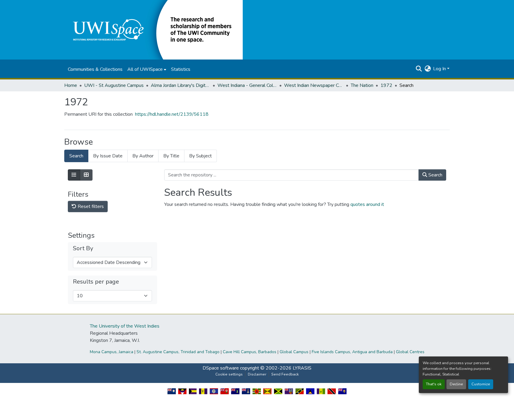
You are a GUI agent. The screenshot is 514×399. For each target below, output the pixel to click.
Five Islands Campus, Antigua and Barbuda (352, 352)
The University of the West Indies (124, 326)
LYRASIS (302, 368)
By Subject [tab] (200, 156)
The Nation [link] (362, 85)
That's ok (433, 384)
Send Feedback (285, 374)
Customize (480, 384)
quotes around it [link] (367, 204)
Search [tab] (76, 156)
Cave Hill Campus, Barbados (249, 352)
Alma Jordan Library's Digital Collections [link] (180, 85)
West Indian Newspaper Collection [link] (314, 85)
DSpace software (221, 368)
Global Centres (410, 352)
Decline (456, 384)
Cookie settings (229, 374)
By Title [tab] (171, 156)
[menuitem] (146, 69)
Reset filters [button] (90, 206)
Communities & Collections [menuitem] (95, 69)
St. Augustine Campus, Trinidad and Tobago (178, 352)
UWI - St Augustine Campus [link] (114, 85)
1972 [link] (386, 85)
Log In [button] (440, 68)
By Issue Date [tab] (108, 156)
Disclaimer (257, 374)
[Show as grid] (86, 175)
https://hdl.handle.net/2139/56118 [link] (172, 114)
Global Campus (294, 352)
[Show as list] (74, 175)
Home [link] (70, 85)
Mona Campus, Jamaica (111, 352)
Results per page (96, 281)
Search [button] (434, 175)
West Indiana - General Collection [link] (247, 85)
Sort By (83, 248)
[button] (153, 29)
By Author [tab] (142, 156)
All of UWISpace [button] (145, 69)
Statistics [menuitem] (180, 69)
